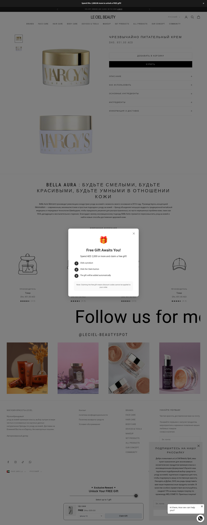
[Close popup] (134, 233)
